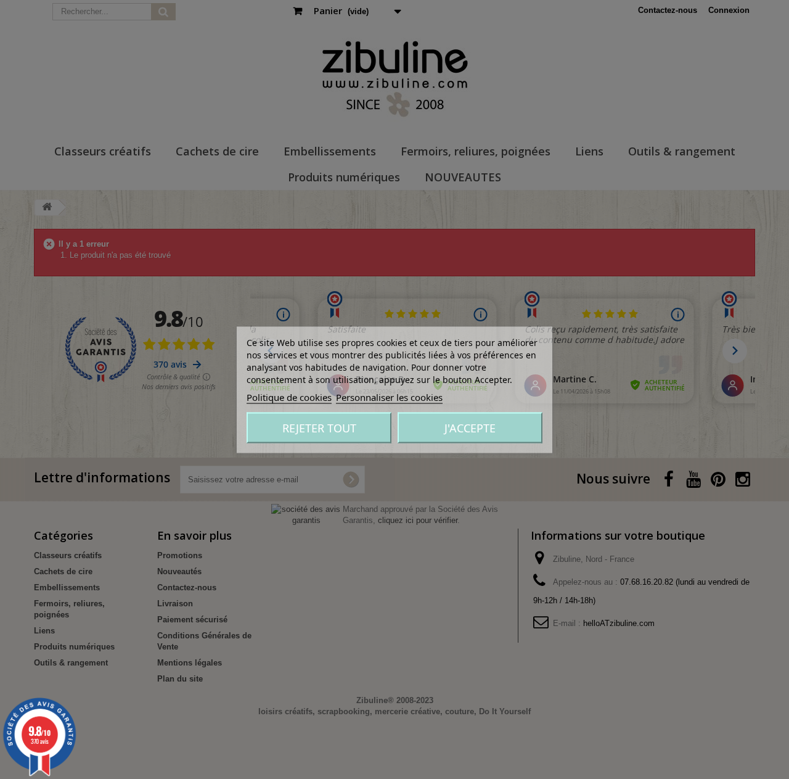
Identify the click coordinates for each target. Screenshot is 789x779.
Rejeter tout (319, 427)
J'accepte (470, 427)
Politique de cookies (289, 396)
